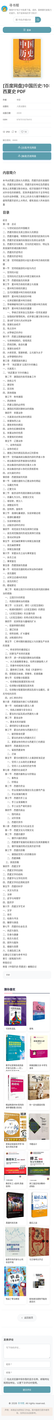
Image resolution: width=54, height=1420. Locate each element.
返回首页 (28, 1317)
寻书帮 (14, 5)
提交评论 (27, 1390)
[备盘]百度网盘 (28, 156)
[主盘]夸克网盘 (28, 147)
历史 (8, 975)
